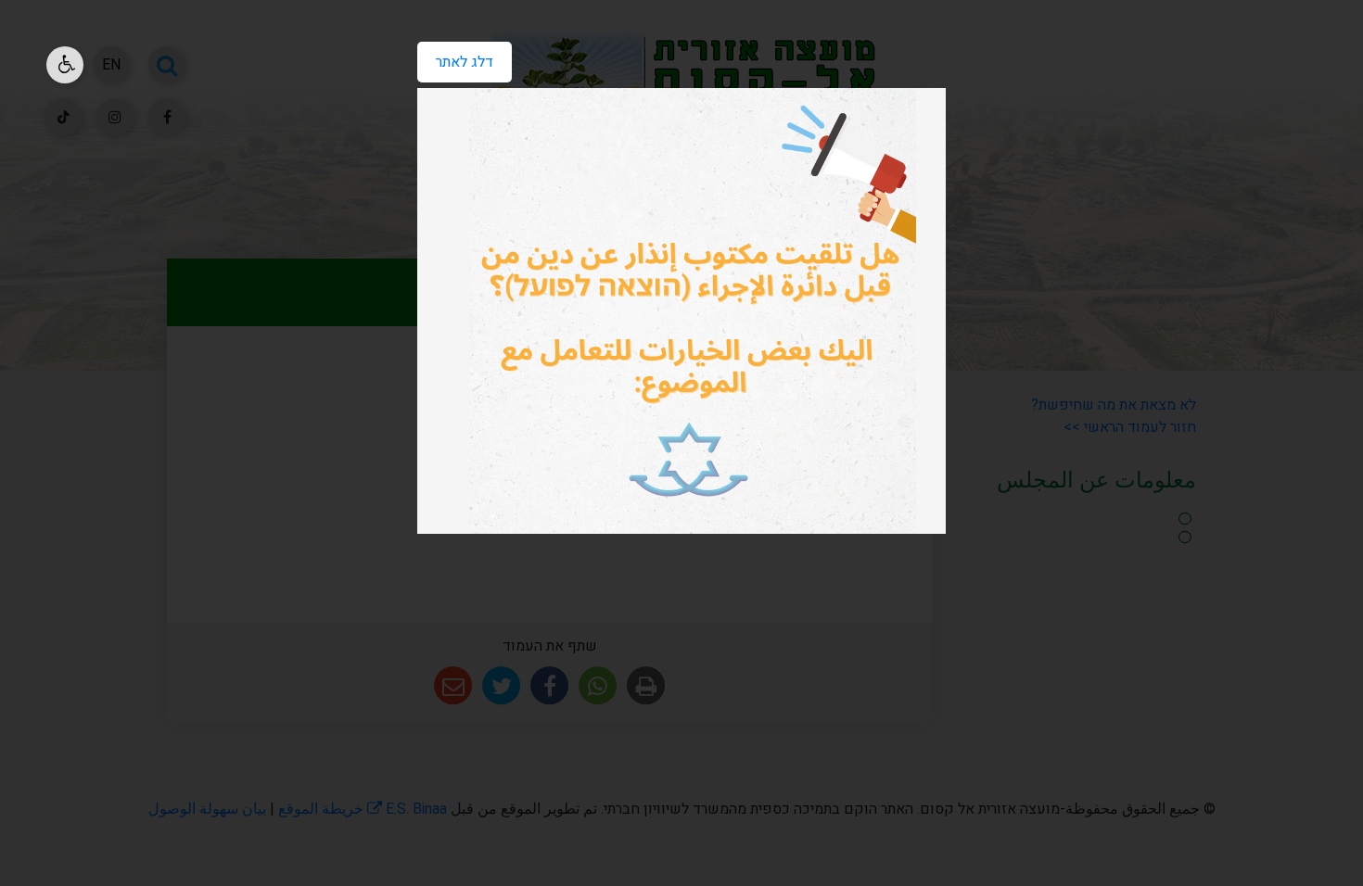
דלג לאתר (455, 57)
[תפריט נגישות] (64, 64)
